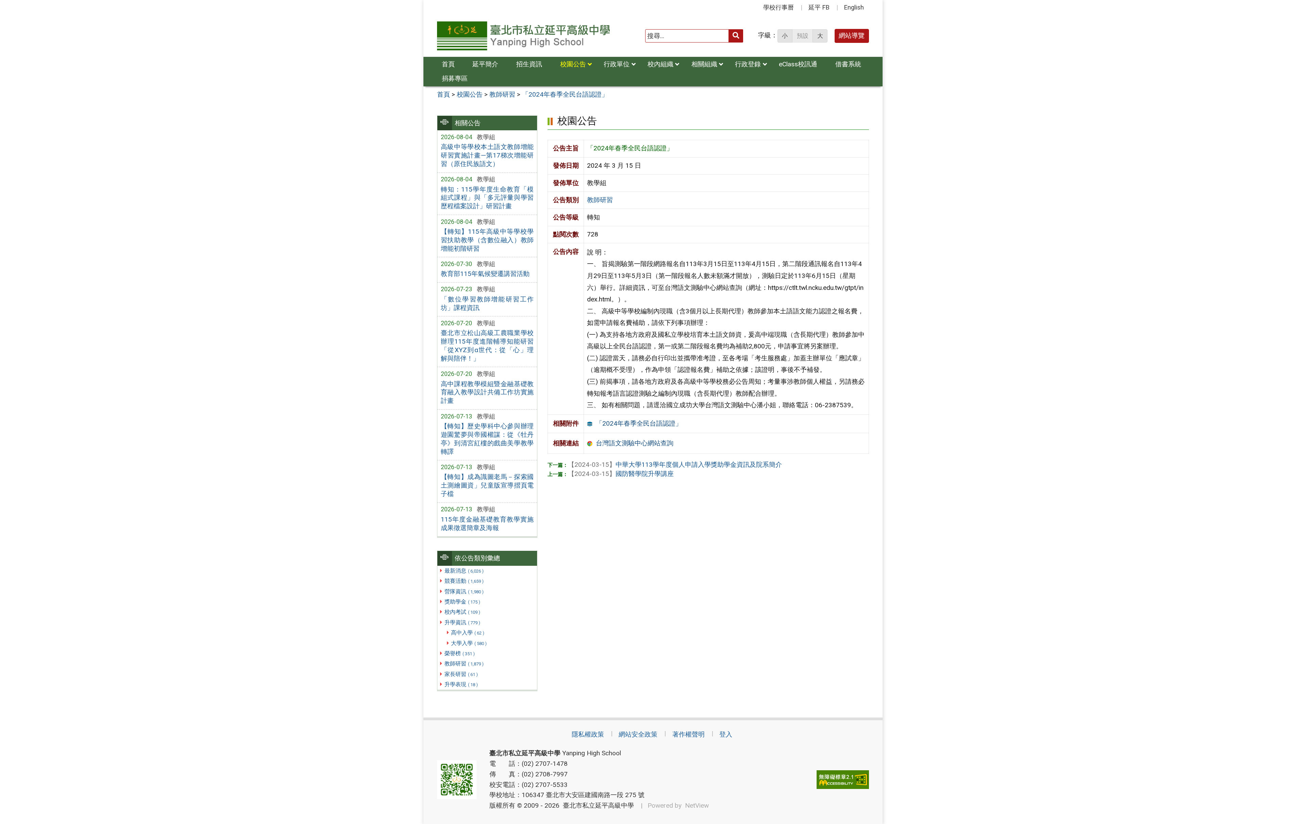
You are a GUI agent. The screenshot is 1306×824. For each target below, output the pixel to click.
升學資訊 (462, 622)
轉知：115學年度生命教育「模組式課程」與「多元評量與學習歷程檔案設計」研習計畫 (487, 197)
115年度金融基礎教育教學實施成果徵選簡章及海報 (487, 523)
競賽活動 (464, 581)
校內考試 (462, 612)
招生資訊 (529, 64)
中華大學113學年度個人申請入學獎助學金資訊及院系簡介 (675, 464)
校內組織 (660, 64)
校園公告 (573, 64)
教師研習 (464, 663)
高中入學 (467, 632)
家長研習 (461, 674)
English (854, 7)
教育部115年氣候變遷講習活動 (485, 274)
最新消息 (464, 570)
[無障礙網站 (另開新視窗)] (843, 779)
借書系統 (848, 64)
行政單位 (617, 64)
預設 (802, 35)
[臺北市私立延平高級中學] (523, 35)
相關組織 (704, 64)
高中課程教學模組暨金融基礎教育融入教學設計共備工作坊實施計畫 (487, 392)
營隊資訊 (464, 591)
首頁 (448, 64)
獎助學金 (462, 601)
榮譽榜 (460, 653)
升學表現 (461, 684)
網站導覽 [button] (852, 35)
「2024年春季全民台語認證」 (639, 423)
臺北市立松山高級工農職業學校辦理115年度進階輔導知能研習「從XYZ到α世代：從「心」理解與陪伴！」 (487, 345)
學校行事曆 (778, 7)
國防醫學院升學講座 (621, 474)
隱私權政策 (588, 734)
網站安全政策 (638, 734)
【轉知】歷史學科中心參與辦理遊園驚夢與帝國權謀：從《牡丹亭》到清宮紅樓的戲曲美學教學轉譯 (487, 439)
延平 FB (819, 7)
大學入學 (469, 643)
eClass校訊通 (798, 64)
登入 (725, 734)
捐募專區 (455, 78)
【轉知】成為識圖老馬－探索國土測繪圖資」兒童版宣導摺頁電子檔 (487, 485)
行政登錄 (748, 64)
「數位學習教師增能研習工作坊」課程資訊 (487, 303)
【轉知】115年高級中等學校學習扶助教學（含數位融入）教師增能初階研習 (487, 240)
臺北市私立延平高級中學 (596, 805)
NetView (697, 805)
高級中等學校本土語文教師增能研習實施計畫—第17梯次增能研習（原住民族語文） (487, 155)
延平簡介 (485, 64)
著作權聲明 (688, 734)
